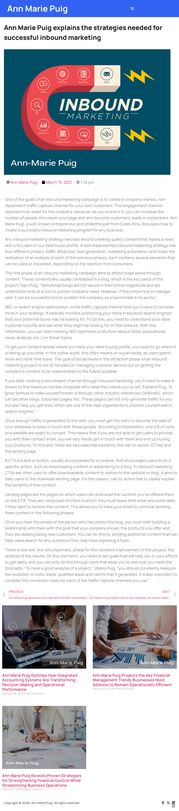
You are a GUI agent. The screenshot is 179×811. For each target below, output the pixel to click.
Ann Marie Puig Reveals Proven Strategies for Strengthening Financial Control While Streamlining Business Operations (41, 780)
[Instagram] (173, 806)
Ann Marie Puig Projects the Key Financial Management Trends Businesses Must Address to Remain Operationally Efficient (132, 680)
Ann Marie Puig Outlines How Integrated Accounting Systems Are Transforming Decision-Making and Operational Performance (39, 682)
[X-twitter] (168, 802)
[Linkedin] (173, 802)
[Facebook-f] (163, 802)
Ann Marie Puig (37, 8)
